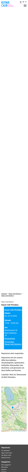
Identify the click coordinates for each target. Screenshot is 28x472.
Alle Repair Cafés (6, 455)
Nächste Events (5, 457)
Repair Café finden (6, 453)
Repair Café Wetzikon (15, 293)
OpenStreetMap (19, 430)
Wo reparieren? (5, 450)
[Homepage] (7, 7)
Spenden (3, 469)
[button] (12, 407)
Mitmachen (4, 467)
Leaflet (13, 430)
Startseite (4, 293)
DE (20, 2)
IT (26, 2)
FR (23, 2)
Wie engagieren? (6, 465)
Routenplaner (10, 339)
